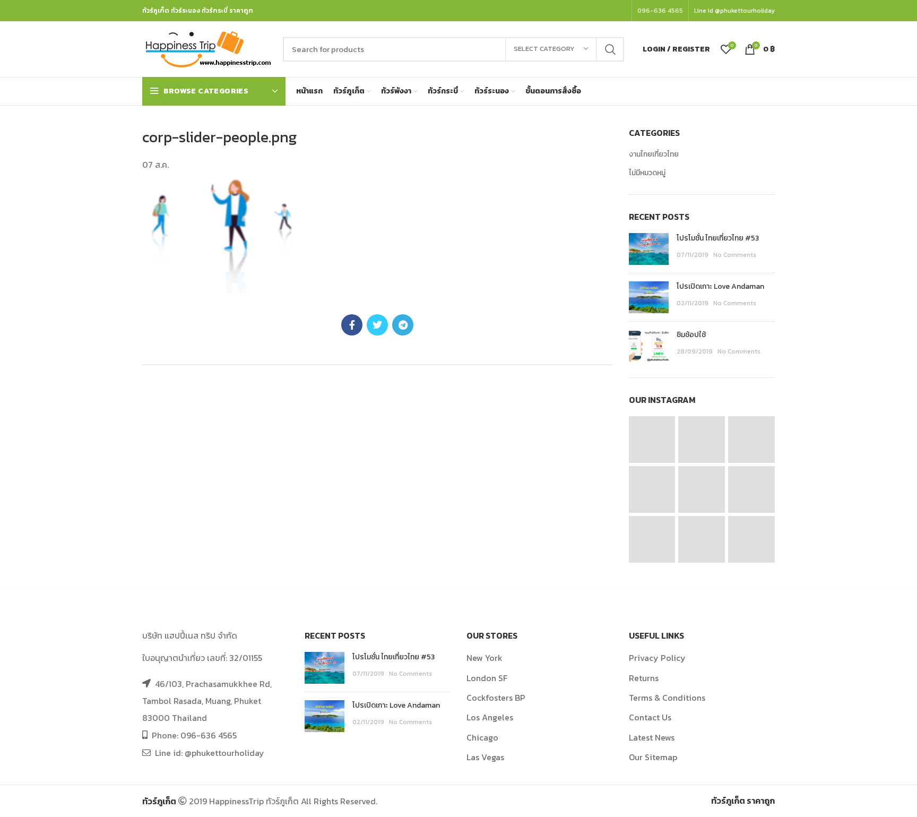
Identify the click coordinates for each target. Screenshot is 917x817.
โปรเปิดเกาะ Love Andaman (720, 286)
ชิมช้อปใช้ (691, 334)
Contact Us (650, 717)
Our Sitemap (653, 757)
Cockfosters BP (495, 697)
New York (484, 657)
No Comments (734, 255)
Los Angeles (489, 717)
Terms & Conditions (667, 697)
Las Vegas (485, 757)
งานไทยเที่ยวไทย (654, 154)
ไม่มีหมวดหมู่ (647, 173)
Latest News (651, 737)
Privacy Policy (657, 657)
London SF (486, 678)
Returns (644, 678)
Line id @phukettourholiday (734, 10)
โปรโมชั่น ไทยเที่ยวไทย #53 (718, 238)
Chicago (482, 737)
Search (609, 49)
